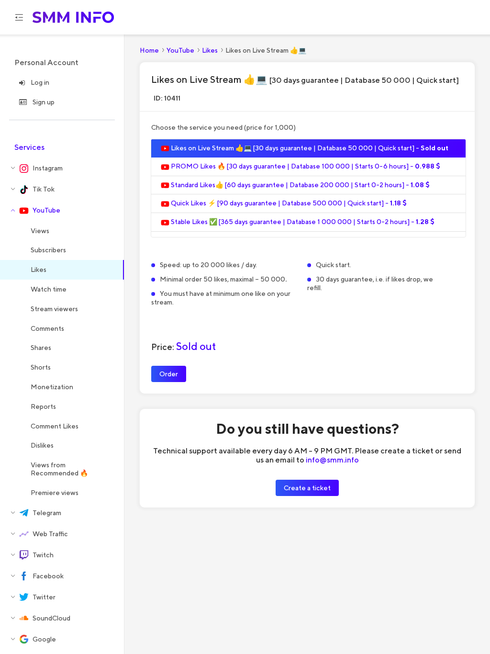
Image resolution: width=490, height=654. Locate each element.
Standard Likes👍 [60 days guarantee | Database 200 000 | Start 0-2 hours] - (299, 184)
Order (168, 374)
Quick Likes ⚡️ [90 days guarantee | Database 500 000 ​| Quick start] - (288, 203)
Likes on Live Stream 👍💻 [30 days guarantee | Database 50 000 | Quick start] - (308, 148)
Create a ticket (307, 488)
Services (29, 147)
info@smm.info (332, 459)
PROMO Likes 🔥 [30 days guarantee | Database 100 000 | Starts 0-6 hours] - (304, 166)
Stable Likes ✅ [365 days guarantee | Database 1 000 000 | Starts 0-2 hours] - (301, 221)
